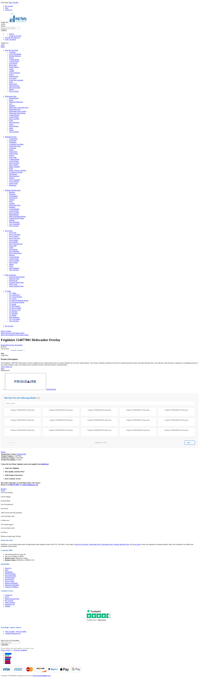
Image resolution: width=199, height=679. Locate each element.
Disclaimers (9, 572)
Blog (6, 8)
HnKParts (44, 464)
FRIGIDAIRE (51, 389)
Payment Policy (10, 577)
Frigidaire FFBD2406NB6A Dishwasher (138, 430)
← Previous (11, 443)
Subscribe (5, 644)
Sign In (11, 34)
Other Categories (10, 275)
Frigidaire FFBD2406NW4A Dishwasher (176, 430)
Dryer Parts (8, 231)
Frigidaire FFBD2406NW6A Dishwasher (23, 430)
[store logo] (18, 22)
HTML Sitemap (10, 574)
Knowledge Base (10, 576)
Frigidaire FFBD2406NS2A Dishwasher (138, 410)
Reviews (4, 489)
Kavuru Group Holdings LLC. (42, 675)
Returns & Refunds (11, 583)
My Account (9, 326)
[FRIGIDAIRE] (25, 389)
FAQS (3, 491)
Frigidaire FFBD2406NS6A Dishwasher (22, 420)
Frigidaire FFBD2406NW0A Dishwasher (99, 420)
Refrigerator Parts (10, 137)
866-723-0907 (13, 2)
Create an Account (15, 36)
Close (3, 45)
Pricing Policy (9, 579)
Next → (189, 443)
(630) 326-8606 (21, 631)
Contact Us (8, 10)
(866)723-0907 (14, 485)
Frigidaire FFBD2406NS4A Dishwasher (99, 410)
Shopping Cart (10, 604)
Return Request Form (12, 599)
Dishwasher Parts (10, 96)
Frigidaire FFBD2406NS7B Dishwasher (61, 420)
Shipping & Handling (12, 585)
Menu (3, 47)
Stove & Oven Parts (11, 50)
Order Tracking (10, 602)
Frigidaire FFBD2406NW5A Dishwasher (61, 430)
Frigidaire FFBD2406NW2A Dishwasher (23, 410)
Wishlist (7, 606)
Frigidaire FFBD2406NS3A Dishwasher (176, 410)
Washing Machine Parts (12, 190)
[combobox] (10, 28)
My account (9, 6)
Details (3, 452)
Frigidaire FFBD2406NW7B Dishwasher (99, 430)
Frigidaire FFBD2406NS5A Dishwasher (138, 420)
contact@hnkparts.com (30, 485)
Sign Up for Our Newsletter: (10, 640)
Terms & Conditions (11, 587)
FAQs (7, 597)
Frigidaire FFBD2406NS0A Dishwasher (176, 420)
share (2, 368)
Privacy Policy (10, 581)
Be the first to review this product (12, 345)
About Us (8, 568)
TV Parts (8, 291)
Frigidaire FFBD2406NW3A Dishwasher (61, 410)
